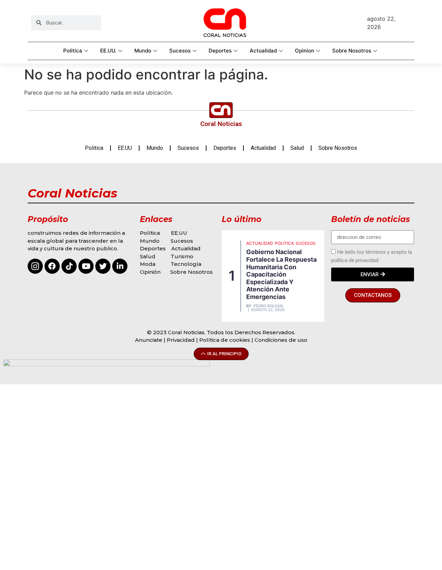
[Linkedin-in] (119, 266)
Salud (297, 148)
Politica (72, 50)
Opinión (151, 272)
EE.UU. (108, 50)
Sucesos (180, 50)
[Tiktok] (69, 266)
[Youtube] (86, 266)
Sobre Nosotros (351, 50)
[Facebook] (52, 266)
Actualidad (263, 50)
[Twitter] (102, 266)
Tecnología (186, 264)
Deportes (220, 50)
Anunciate (148, 340)
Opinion (304, 50)
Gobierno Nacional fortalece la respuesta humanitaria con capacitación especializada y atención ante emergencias (281, 274)
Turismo (182, 256)
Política (150, 233)
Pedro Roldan (268, 306)
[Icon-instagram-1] (35, 266)
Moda (147, 264)
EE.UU (125, 148)
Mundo (142, 50)
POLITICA (284, 243)
